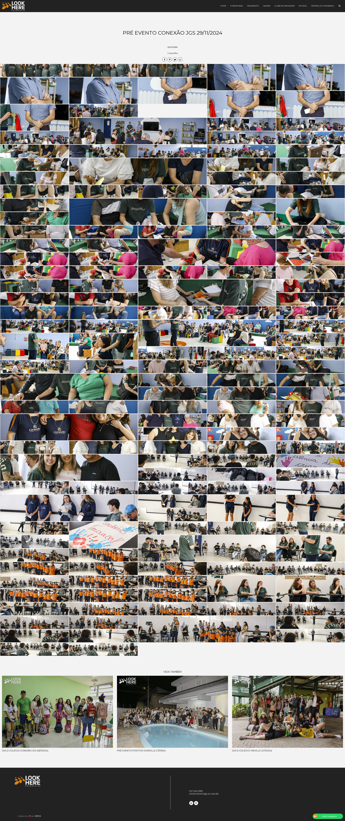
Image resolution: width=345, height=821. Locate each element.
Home (223, 6)
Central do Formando (322, 6)
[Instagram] (191, 802)
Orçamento (253, 6)
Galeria (266, 6)
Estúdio (303, 6)
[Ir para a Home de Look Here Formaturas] (13, 6)
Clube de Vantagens (284, 6)
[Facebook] (196, 802)
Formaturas (236, 6)
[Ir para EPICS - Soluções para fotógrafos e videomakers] (29, 816)
